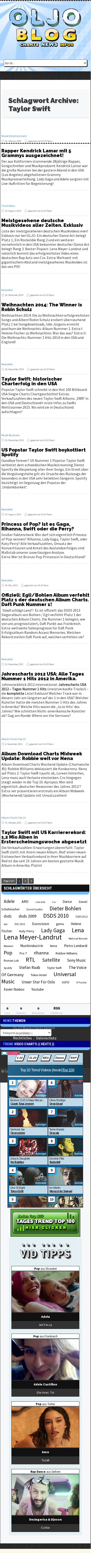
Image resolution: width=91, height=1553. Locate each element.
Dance (67, 901)
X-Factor (81, 982)
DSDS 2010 (56, 915)
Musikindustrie (31, 945)
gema (60, 924)
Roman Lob (11, 961)
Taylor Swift (54, 968)
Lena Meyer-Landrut (33, 937)
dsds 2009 (27, 916)
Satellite (51, 960)
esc (6, 924)
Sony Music (76, 960)
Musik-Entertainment (14, 136)
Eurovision (40, 923)
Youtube (37, 989)
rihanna (41, 953)
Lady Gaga (53, 930)
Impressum (24, 1033)
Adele (9, 901)
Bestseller (7, 290)
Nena (53, 946)
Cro (54, 902)
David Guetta (35, 909)
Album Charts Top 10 (13, 739)
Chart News (8, 205)
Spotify (8, 968)
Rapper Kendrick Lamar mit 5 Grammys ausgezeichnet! (36, 153)
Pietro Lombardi (75, 945)
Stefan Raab (29, 967)
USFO (65, 982)
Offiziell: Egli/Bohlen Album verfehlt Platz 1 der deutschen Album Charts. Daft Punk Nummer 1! (45, 599)
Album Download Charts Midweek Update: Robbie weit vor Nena (41, 756)
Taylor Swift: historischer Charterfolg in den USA (31, 381)
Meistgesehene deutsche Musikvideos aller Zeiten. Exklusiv (42, 223)
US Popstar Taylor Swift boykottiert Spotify (43, 452)
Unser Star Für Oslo (38, 982)
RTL (30, 959)
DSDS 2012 (82, 916)
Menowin (8, 946)
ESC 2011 (20, 924)
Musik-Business (10, 435)
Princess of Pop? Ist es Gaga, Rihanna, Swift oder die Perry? (37, 526)
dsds (8, 916)
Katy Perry (26, 931)
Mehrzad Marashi (78, 938)
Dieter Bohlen (65, 908)
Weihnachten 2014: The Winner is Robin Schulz (41, 307)
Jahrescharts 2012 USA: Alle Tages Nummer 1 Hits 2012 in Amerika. (42, 676)
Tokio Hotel (39, 975)
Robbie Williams (67, 953)
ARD (25, 901)
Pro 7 (23, 953)
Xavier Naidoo (14, 989)
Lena (78, 930)
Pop (8, 952)
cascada (40, 902)
